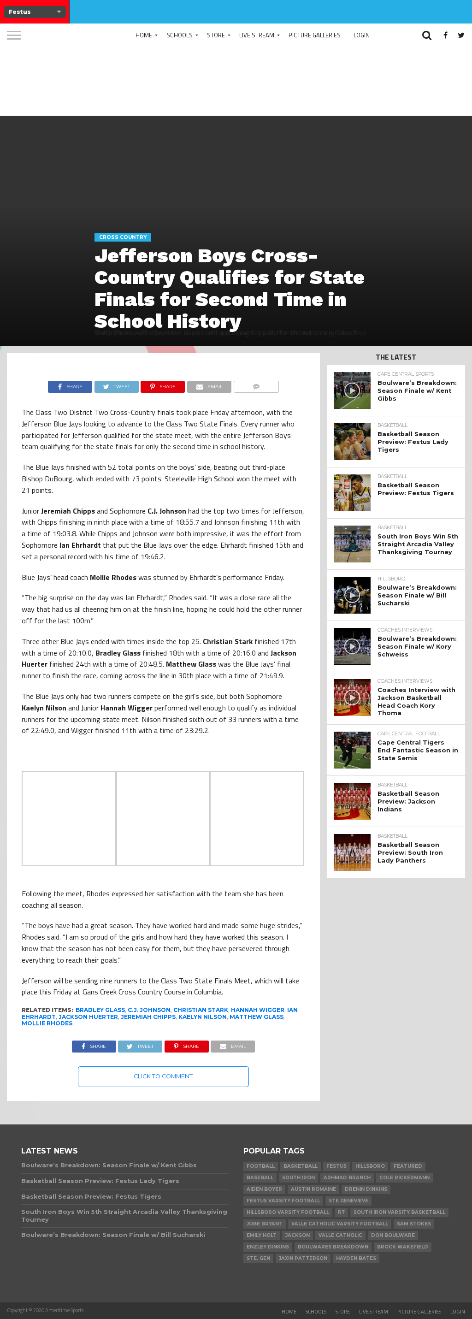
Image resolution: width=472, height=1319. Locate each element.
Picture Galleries (315, 35)
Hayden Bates (356, 1258)
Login (362, 35)
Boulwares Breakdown (333, 1247)
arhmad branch (347, 1178)
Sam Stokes (414, 1224)
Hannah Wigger (257, 1009)
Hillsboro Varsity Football (288, 1212)
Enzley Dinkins (268, 1247)
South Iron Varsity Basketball (399, 1212)
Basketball (300, 1166)
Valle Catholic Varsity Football (339, 1224)
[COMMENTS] (256, 384)
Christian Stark (200, 1009)
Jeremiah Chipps (148, 1016)
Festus (336, 1166)
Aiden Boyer (264, 1189)
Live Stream (256, 35)
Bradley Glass (100, 1009)
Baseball (260, 1178)
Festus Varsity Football (283, 1201)
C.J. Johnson (149, 1009)
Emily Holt (262, 1235)
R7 (341, 1212)
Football (261, 1166)
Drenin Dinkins (366, 1189)
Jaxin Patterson (303, 1258)
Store (216, 35)
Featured (408, 1166)
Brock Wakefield (402, 1247)
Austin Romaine (313, 1189)
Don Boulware (393, 1235)
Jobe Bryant (265, 1224)
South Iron (298, 1178)
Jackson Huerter (88, 1016)
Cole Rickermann (404, 1178)
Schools (179, 35)
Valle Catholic (340, 1235)
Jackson (297, 1235)
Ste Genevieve (348, 1201)
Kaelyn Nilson (202, 1016)
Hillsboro (370, 1166)
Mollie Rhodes (47, 1023)
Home (144, 35)
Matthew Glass (256, 1016)
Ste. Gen (258, 1258)
